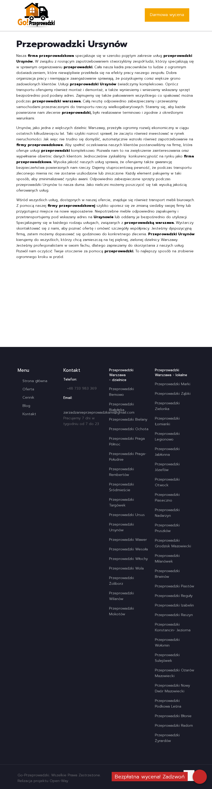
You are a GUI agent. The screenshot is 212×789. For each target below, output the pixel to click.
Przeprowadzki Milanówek (167, 558)
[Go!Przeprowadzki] (36, 15)
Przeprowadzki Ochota (128, 429)
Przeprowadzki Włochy (128, 559)
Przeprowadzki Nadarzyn (167, 512)
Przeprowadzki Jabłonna (167, 451)
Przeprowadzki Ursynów (121, 527)
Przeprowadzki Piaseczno (167, 497)
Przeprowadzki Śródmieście (121, 487)
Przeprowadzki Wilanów (121, 596)
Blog (26, 405)
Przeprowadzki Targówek (121, 502)
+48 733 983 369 (82, 388)
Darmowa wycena (167, 15)
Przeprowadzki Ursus (127, 515)
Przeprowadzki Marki (172, 384)
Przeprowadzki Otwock (167, 482)
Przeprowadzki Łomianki (167, 421)
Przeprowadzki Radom (174, 725)
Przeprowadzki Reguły (174, 595)
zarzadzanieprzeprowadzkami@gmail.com (98, 412)
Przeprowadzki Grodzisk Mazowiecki (173, 543)
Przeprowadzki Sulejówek (167, 657)
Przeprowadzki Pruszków (167, 528)
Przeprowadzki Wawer (128, 539)
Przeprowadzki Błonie (173, 716)
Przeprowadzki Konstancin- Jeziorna (173, 627)
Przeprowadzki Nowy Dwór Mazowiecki (172, 688)
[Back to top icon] (189, 775)
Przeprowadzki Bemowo (121, 391)
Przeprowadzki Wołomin (167, 642)
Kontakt (29, 414)
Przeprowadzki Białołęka (121, 407)
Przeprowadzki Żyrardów (167, 738)
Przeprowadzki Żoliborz (121, 580)
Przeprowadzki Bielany (128, 419)
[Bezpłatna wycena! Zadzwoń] (200, 777)
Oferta (28, 389)
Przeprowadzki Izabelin (174, 605)
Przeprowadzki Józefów (167, 467)
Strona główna (34, 381)
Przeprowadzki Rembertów (121, 471)
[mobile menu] (130, 15)
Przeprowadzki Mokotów (121, 611)
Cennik (28, 397)
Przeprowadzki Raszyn (174, 615)
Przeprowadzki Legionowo (167, 436)
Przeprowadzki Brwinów (167, 573)
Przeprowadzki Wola (126, 568)
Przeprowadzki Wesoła (128, 549)
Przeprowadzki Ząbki (173, 393)
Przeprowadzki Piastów (174, 586)
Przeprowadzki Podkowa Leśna (168, 703)
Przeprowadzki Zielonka (167, 406)
